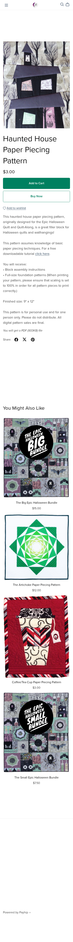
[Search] (62, 4)
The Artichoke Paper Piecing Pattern (36, 585)
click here (42, 254)
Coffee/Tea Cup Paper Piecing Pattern (36, 682)
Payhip (23, 912)
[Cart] (69, 4)
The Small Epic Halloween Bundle (36, 777)
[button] (30, 913)
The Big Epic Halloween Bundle (36, 503)
